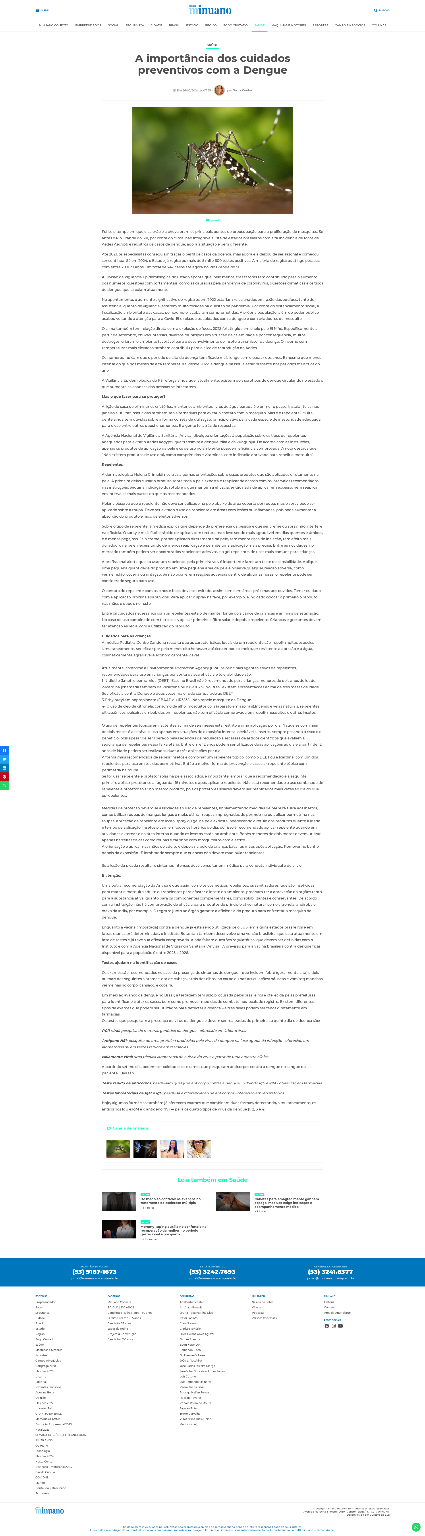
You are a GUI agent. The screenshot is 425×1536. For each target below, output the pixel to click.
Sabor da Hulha (118, 1328)
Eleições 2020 (44, 1371)
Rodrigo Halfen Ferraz (194, 1392)
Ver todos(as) (188, 1424)
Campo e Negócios (350, 25)
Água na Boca (44, 1392)
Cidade (156, 25)
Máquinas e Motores (288, 25)
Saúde (259, 25)
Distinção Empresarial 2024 (53, 1466)
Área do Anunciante (337, 1312)
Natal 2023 (42, 1429)
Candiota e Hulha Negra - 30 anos (130, 1312)
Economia (42, 1493)
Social (113, 25)
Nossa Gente (43, 1461)
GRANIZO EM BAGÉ (48, 1413)
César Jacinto (189, 1318)
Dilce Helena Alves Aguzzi (197, 1334)
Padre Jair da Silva (192, 1387)
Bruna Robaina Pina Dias (196, 1312)
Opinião (40, 1397)
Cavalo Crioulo (45, 1472)
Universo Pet (43, 1408)
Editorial (40, 1381)
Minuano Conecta (54, 25)
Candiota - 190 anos (120, 1339)
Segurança (135, 25)
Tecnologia (42, 1451)
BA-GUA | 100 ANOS (121, 1307)
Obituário (41, 1445)
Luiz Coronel (188, 1376)
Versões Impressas (264, 1318)
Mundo (40, 1482)
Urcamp (40, 1376)
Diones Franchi (190, 1339)
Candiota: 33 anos (119, 1323)
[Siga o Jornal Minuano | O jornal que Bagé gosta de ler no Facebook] (327, 1326)
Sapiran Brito (188, 1408)
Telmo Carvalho (190, 1413)
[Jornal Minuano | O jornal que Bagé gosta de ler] (212, 10)
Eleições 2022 (44, 1403)
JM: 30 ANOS (43, 1440)
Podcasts (258, 1312)
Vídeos (256, 1307)
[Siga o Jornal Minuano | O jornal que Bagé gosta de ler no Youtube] (340, 1326)
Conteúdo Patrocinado (50, 1488)
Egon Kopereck (190, 1344)
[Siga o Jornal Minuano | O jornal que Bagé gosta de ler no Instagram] (334, 1326)
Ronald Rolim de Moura (195, 1403)
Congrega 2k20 (45, 1366)
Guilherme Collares (192, 1355)
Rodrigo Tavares (190, 1397)
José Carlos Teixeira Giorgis (197, 1366)
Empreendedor (88, 25)
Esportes (320, 25)
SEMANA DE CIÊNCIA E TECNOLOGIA (60, 1435)
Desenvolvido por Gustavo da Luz (368, 1514)
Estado (192, 25)
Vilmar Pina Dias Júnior (195, 1419)
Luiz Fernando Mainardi (195, 1381)
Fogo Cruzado (235, 25)
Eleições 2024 (44, 1456)
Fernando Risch (190, 1350)
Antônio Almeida (191, 1307)
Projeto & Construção (122, 1334)
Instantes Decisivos (48, 1387)
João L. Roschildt (191, 1360)
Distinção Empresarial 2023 (53, 1424)
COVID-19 (41, 1477)
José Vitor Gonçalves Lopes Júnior (202, 1371)
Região (211, 25)
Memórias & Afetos (47, 1419)
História (329, 1302)
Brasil (174, 25)
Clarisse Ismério (190, 1328)
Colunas (379, 25)
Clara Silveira (188, 1323)
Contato (329, 1307)
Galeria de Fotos (262, 1302)
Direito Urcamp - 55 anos (124, 1318)
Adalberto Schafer (192, 1302)
